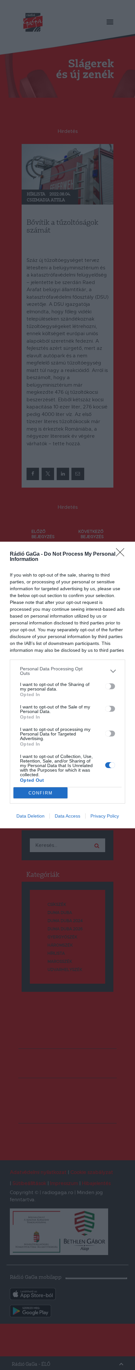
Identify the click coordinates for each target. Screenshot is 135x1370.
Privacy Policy (104, 816)
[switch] (110, 686)
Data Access (67, 816)
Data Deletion (30, 816)
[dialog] (67, 685)
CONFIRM (41, 793)
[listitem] (67, 671)
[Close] (122, 554)
